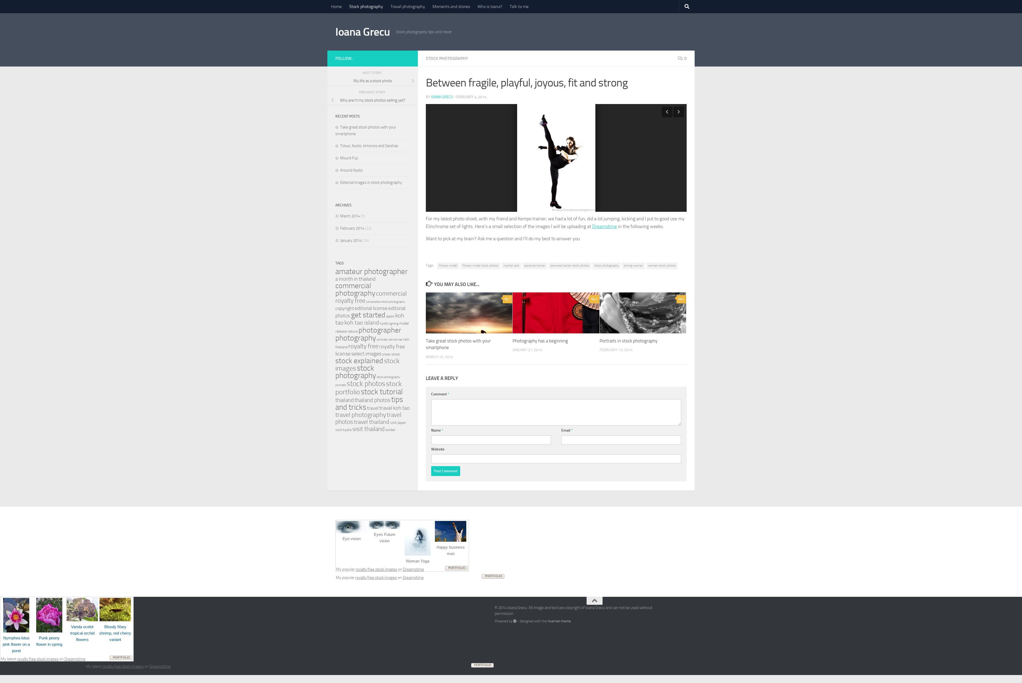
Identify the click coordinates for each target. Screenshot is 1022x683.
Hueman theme (559, 621)
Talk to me (519, 6)
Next (678, 112)
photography (355, 337)
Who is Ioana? (489, 6)
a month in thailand (355, 279)
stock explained (359, 360)
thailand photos (372, 400)
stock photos (366, 383)
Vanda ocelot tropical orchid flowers (82, 633)
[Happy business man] (450, 540)
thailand (344, 400)
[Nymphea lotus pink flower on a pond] (16, 631)
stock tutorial (382, 391)
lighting (393, 323)
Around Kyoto (351, 170)
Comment (440, 394)
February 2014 (352, 228)
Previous (667, 112)
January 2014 (351, 240)
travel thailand (371, 421)
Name (437, 430)
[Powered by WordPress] (515, 621)
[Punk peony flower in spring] (49, 631)
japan (390, 316)
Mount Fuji (349, 158)
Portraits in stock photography (628, 340)
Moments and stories (451, 6)
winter (390, 430)
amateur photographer (371, 271)
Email (567, 430)
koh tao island (361, 322)
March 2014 (350, 216)
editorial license (371, 308)
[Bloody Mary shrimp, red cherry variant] (115, 620)
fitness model (448, 265)
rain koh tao (395, 339)
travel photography (360, 415)
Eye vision (352, 538)
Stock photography (366, 6)
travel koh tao (394, 408)
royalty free (363, 346)
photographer (379, 330)
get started (368, 315)
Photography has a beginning (540, 340)
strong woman (633, 265)
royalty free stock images (376, 569)
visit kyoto (343, 430)
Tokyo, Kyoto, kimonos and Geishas (369, 145)
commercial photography (355, 289)
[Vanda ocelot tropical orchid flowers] (82, 620)
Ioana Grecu (362, 32)
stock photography (606, 265)
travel (372, 408)
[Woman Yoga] (418, 554)
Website (437, 449)
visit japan (398, 422)
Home (336, 6)
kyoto (384, 323)
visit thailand (368, 429)
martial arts (511, 265)
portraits (382, 339)
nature (353, 331)
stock (396, 354)
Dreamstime (604, 226)
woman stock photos (662, 265)
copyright (344, 308)
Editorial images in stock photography (371, 182)
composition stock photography (385, 302)
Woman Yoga (417, 561)
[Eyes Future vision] (384, 527)
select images (366, 353)
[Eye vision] (351, 531)
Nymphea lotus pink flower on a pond (16, 644)
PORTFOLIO (456, 567)
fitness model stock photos (480, 265)
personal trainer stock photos (569, 265)
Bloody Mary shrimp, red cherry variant (115, 633)
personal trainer (534, 265)
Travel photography (407, 6)
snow (386, 354)
